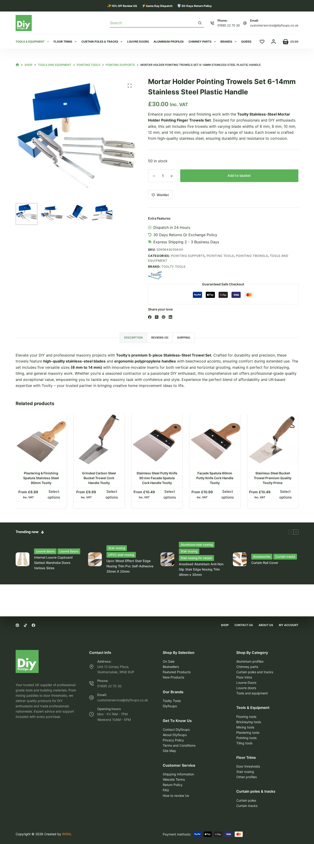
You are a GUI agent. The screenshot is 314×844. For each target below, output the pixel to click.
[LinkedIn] (170, 317)
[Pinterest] (163, 317)
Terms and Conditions (179, 745)
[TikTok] (25, 625)
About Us (266, 625)
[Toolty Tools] (155, 275)
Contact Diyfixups (176, 729)
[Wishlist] (262, 41)
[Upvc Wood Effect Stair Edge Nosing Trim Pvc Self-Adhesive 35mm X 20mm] (95, 559)
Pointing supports (188, 256)
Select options (54, 494)
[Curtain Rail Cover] (240, 559)
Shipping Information (178, 774)
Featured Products (177, 672)
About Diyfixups (175, 735)
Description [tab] (133, 337)
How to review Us (176, 796)
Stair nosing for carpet (196, 558)
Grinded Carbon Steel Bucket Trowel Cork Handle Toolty (99, 478)
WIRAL (67, 834)
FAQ (166, 790)
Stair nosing (116, 548)
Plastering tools (247, 732)
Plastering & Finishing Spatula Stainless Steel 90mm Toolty (41, 478)
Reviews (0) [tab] (159, 337)
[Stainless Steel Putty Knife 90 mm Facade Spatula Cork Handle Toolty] (157, 439)
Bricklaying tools (248, 722)
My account (288, 625)
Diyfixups (170, 706)
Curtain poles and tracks (254, 672)
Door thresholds (248, 766)
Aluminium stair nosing (197, 544)
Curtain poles (246, 800)
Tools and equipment (252, 693)
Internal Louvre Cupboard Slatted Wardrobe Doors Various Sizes (53, 562)
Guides (246, 41)
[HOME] (17, 65)
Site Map (169, 751)
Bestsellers (171, 667)
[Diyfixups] (27, 653)
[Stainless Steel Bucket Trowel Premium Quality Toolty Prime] (272, 439)
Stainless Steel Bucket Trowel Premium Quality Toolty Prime (273, 478)
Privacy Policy (173, 740)
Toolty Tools (173, 266)
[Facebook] (149, 317)
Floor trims (63, 41)
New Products (173, 677)
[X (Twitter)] (156, 317)
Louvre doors (138, 41)
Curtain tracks (285, 556)
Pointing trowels (252, 256)
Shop (225, 625)
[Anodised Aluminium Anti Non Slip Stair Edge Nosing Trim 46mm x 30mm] (167, 559)
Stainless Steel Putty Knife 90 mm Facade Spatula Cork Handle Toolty (157, 478)
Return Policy (173, 785)
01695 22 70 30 (228, 25)
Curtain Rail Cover (264, 563)
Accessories (262, 556)
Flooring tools (246, 717)
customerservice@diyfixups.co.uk (274, 25)
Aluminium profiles (169, 41)
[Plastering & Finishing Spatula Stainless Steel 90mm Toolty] (41, 439)
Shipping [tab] (183, 337)
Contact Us (243, 625)
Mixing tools (245, 727)
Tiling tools (244, 743)
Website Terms (174, 779)
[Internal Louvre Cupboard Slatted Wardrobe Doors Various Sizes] (22, 559)
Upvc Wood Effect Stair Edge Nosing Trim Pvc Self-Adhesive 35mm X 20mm (129, 566)
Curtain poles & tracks (99, 41)
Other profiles (246, 777)
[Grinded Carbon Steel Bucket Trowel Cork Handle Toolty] (99, 439)
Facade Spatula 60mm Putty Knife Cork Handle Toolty (214, 478)
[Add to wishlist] (63, 421)
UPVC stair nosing (121, 555)
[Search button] (199, 22)
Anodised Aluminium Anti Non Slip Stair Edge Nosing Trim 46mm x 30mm (201, 569)
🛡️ (194, 5)
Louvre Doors (68, 551)
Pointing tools (220, 256)
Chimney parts (199, 41)
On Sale (168, 661)
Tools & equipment (30, 41)
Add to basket (239, 175)
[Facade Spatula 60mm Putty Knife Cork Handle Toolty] (214, 439)
